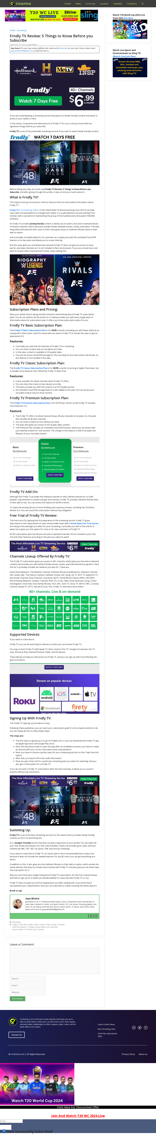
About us (143, 1054)
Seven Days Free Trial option (84, 523)
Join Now (128, 18)
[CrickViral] (12, 3)
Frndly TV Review (58, 924)
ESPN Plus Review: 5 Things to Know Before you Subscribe (35, 927)
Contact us (132, 3)
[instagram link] (134, 1027)
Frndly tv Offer (33, 924)
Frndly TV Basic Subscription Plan (30, 330)
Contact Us (16, 1034)
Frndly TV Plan (44, 924)
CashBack (117, 3)
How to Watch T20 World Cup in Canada (28, 929)
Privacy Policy (128, 1054)
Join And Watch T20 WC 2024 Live (78, 1115)
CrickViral (23, 3)
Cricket (67, 3)
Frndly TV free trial (19, 924)
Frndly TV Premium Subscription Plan (32, 403)
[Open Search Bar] (142, 3)
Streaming (90, 3)
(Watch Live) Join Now (124, 56)
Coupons (104, 3)
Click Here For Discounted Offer (78, 1107)
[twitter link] (139, 1027)
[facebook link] (145, 1027)
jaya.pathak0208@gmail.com (22, 51)
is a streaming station (24, 210)
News (78, 3)
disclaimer (64, 48)
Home (12, 30)
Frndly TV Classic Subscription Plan (31, 368)
